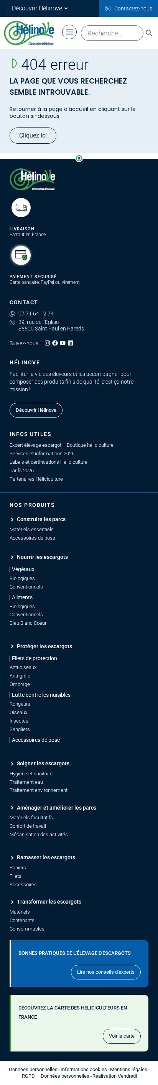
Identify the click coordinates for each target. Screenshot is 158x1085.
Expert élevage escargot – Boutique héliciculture (62, 445)
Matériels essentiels (32, 529)
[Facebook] (55, 343)
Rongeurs (20, 704)
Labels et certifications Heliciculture (48, 462)
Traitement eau (26, 782)
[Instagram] (47, 343)
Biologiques (22, 578)
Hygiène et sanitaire (31, 773)
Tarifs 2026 (22, 470)
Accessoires (23, 884)
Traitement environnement (38, 790)
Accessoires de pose (32, 538)
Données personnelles (33, 1069)
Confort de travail (28, 826)
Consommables (27, 929)
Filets (15, 876)
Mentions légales (128, 1069)
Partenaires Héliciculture (36, 479)
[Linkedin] (70, 343)
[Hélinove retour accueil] (33, 179)
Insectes (19, 721)
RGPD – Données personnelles (55, 1076)
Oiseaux (18, 712)
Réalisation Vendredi (114, 1076)
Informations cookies (84, 1069)
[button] (33, 658)
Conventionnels (26, 587)
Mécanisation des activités (39, 834)
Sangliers (20, 729)
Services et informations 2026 (42, 453)
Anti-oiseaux (23, 667)
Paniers (18, 867)
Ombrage (20, 684)
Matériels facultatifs (31, 817)
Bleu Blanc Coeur (28, 623)
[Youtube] (63, 343)
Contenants (22, 920)
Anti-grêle (20, 676)
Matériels (20, 912)
